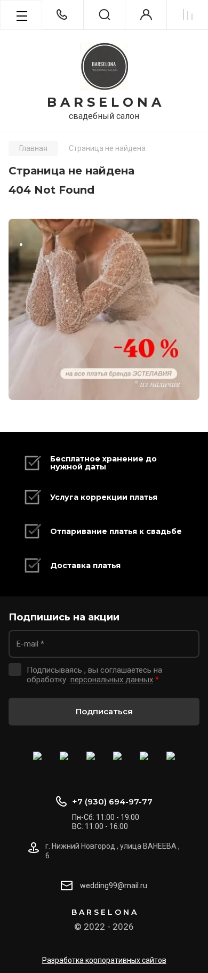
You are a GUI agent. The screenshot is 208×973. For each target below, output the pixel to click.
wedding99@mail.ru (113, 885)
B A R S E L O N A (104, 102)
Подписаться (104, 711)
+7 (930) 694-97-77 (112, 801)
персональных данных (111, 679)
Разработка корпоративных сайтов (104, 960)
